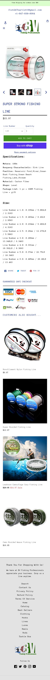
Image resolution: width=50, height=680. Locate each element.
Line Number (9, 126)
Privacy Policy (25, 591)
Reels (25, 629)
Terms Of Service (25, 599)
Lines (25, 621)
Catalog (25, 606)
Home (25, 602)
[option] (13, 92)
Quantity (29, 126)
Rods (25, 633)
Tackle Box (25, 636)
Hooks (25, 617)
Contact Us (25, 587)
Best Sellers (25, 610)
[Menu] (4, 27)
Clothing (25, 614)
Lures (25, 625)
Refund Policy (25, 595)
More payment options (25, 152)
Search (25, 583)
